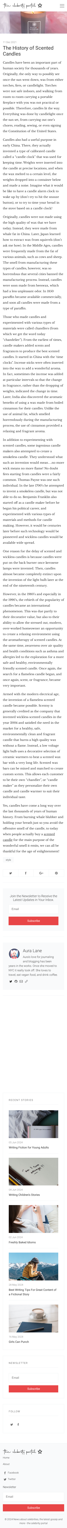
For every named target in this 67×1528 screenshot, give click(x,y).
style (8, 859)
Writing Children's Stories (24, 1195)
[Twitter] (11, 981)
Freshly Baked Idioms (22, 1242)
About (6, 1464)
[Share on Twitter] (10, 873)
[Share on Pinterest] (56, 873)
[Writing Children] (33, 1172)
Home (6, 1457)
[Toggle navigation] (62, 6)
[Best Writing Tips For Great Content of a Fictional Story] (33, 1266)
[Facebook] (18, 1424)
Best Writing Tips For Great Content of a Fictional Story (32, 1292)
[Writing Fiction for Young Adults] (33, 1124)
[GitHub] (16, 981)
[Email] (21, 981)
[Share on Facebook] (26, 873)
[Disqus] (33, 1046)
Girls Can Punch (19, 1341)
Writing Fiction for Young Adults (29, 1147)
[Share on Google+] (41, 873)
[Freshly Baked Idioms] (33, 1219)
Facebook (13, 1472)
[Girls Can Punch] (33, 1318)
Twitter (11, 1479)
